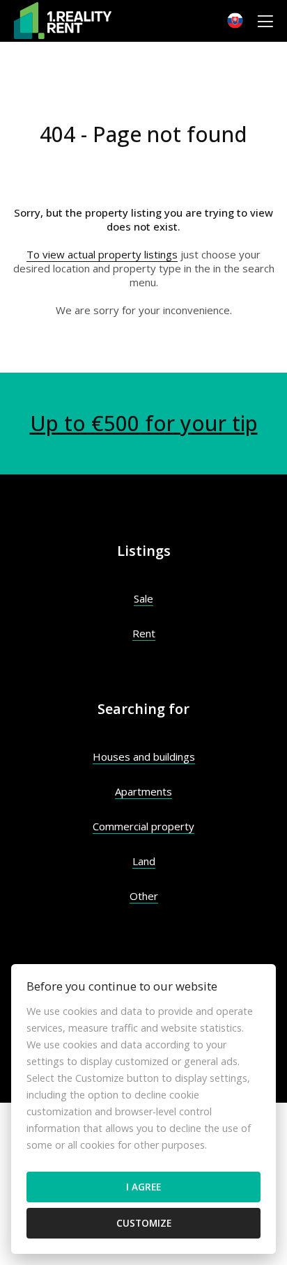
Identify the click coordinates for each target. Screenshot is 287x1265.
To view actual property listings (102, 254)
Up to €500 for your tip (144, 423)
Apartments (143, 791)
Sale (143, 598)
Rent (143, 633)
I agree (143, 1186)
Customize (143, 1222)
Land (143, 861)
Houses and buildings (144, 756)
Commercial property (143, 826)
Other (144, 896)
